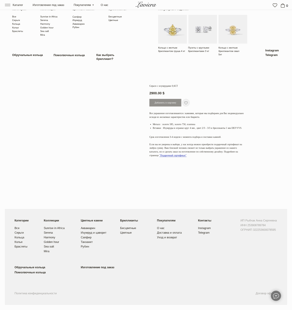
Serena (44, 20)
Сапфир (77, 16)
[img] (275, 5)
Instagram (272, 50)
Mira (42, 34)
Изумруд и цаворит (93, 232)
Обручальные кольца (27, 55)
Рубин (75, 27)
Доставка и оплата (169, 232)
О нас (104, 5)
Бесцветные (115, 16)
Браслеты (17, 31)
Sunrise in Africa (48, 16)
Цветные (113, 20)
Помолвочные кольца (69, 55)
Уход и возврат (167, 237)
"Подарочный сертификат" (173, 155)
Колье (15, 27)
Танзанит (87, 242)
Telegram (271, 55)
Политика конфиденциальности (36, 293)
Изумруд (77, 20)
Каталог (18, 5)
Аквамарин (78, 23)
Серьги (16, 20)
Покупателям (82, 5)
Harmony (45, 23)
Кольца (16, 23)
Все (14, 16)
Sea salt (44, 31)
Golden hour (47, 27)
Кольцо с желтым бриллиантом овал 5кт (228, 51)
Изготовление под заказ (48, 5)
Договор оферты (266, 293)
